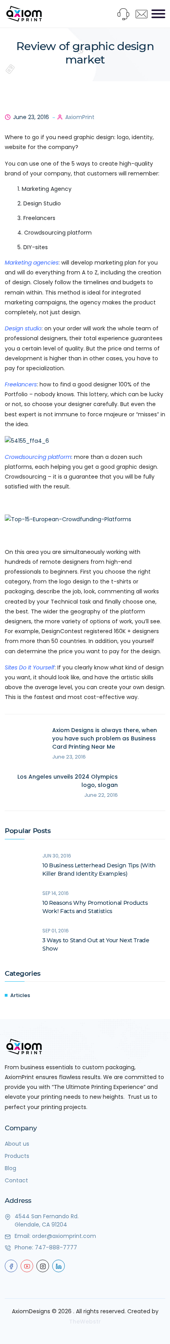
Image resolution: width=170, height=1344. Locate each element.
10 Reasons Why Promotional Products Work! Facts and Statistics (95, 907)
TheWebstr (85, 1321)
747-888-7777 (56, 1247)
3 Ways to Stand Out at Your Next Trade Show (95, 944)
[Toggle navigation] (158, 13)
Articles (20, 995)
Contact (16, 1180)
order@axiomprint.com (64, 1236)
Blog (10, 1168)
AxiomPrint (79, 117)
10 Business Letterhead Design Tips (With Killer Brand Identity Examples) (99, 869)
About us (17, 1144)
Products (17, 1156)
